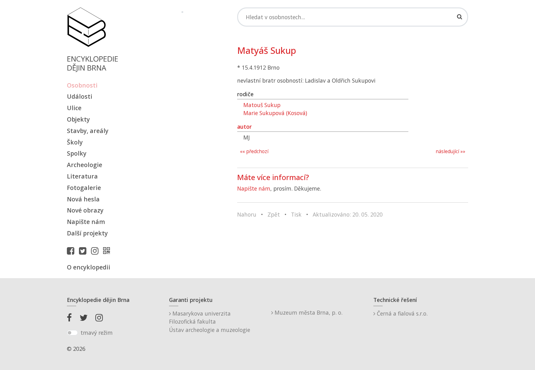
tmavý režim (96, 332)
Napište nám (86, 221)
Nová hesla (83, 199)
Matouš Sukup (262, 105)
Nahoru (246, 214)
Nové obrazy (85, 210)
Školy (75, 142)
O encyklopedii (88, 267)
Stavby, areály (87, 131)
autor (244, 126)
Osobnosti (82, 85)
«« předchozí (254, 151)
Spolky (76, 153)
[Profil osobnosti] (108, 250)
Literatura (82, 176)
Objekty (78, 119)
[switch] (72, 333)
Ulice (74, 108)
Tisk (296, 214)
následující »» (450, 151)
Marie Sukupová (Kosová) (275, 113)
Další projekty (87, 233)
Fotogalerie (84, 187)
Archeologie (84, 165)
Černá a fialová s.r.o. (401, 313)
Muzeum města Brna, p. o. (307, 312)
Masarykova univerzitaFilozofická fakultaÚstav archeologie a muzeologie (209, 321)
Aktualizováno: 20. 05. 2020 (348, 214)
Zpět (274, 214)
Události (79, 96)
